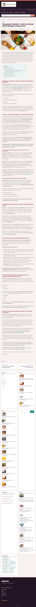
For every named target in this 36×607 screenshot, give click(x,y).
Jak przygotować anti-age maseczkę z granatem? (25, 509)
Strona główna (3, 19)
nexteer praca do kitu (5, 569)
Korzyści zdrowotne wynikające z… (9, 69)
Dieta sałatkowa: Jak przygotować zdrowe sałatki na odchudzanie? (8, 423)
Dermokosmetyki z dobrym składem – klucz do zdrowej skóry (26, 538)
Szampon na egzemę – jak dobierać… (8, 496)
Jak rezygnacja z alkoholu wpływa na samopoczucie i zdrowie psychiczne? (15, 70)
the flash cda (12, 571)
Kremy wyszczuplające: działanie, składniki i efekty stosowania (8, 468)
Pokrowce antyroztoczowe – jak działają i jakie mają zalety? (26, 498)
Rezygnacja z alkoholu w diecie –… (9, 67)
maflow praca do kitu (5, 568)
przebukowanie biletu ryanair (6, 571)
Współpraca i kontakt (31, 9)
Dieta (7, 12)
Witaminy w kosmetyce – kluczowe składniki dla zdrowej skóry (8, 455)
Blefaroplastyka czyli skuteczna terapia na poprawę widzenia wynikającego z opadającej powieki (26, 379)
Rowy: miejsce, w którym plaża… (7, 498)
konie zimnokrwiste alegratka (6, 565)
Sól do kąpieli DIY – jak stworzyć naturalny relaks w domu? (25, 393)
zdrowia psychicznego (26, 174)
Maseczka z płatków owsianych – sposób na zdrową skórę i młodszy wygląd (26, 406)
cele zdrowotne (22, 349)
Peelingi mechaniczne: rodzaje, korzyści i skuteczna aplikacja (25, 528)
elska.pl (5, 581)
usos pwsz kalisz (11, 572)
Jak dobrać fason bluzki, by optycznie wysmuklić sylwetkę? (8, 481)
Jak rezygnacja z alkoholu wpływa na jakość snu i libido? (13, 71)
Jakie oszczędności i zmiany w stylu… (9, 74)
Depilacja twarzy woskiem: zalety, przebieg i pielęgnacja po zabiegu (26, 399)
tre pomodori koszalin (5, 572)
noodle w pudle (11, 569)
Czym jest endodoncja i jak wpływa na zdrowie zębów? (9, 417)
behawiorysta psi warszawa (12, 562)
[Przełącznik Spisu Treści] (24, 66)
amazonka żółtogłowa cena (5, 559)
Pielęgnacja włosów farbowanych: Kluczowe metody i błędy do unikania (26, 548)
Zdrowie (23, 12)
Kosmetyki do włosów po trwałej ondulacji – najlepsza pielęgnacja (8, 448)
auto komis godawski (5, 562)
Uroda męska (17, 12)
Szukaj (32, 15)
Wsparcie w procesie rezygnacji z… (9, 76)
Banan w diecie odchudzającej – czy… (8, 503)
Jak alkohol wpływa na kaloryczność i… (10, 72)
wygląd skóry (5, 295)
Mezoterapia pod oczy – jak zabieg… (7, 494)
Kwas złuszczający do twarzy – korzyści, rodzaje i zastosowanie (25, 518)
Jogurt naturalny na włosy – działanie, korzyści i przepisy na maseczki (9, 435)
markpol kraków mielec (12, 568)
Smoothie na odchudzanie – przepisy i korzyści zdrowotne (9, 487)
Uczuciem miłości (4, 429)
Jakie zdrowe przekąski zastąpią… (9, 73)
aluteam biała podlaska (5, 558)
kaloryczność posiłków (18, 87)
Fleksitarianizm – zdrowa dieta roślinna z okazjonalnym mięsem (8, 461)
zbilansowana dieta (21, 331)
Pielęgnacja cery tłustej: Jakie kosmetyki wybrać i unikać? (25, 386)
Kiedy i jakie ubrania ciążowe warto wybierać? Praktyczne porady (9, 442)
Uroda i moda (3, 12)
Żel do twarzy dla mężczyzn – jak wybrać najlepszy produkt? (8, 474)
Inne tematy (11, 12)
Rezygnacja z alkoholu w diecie (10, 81)
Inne (20, 12)
